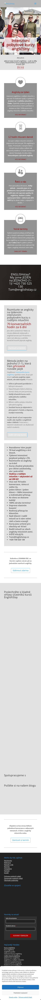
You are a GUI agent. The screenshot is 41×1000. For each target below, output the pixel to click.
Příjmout (20, 987)
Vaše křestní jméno (11, 918)
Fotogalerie (8, 869)
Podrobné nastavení (20, 993)
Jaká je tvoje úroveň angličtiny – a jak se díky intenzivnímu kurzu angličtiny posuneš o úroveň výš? (20, 62)
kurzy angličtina (9, 948)
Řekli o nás (20, 181)
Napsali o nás (8, 865)
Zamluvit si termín (17, 348)
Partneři (7, 871)
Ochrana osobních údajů (25, 997)
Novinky (7, 867)
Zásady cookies (13, 997)
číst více (20, 67)
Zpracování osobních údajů (13, 878)
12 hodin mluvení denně (20, 136)
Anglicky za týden (20, 92)
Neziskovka (8, 861)
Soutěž (6, 873)
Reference (7, 863)
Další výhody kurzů (17, 434)
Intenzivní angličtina (13, 96)
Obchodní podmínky (11, 880)
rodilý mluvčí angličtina (12, 956)
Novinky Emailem (20, 936)
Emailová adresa (10, 926)
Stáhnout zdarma (20, 570)
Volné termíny (21, 229)
